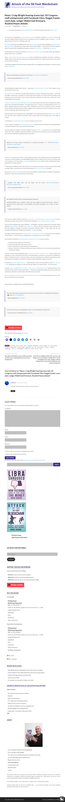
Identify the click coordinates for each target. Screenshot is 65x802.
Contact (10, 770)
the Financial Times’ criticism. (41, 88)
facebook (45, 345)
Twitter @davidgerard (13, 762)
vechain (32, 348)
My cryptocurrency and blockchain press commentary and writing (24, 755)
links (35, 347)
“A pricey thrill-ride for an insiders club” (38, 253)
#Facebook (52, 142)
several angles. (55, 113)
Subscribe (11, 559)
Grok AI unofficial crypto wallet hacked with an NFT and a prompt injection (26, 672)
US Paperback (12, 601)
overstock (46, 347)
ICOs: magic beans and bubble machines (17, 701)
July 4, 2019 (26, 78)
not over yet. (53, 48)
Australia (17, 607)
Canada (22, 607)
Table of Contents (11, 689)
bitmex (21, 345)
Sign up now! (54, 30)
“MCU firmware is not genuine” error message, (34, 233)
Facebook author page (13, 765)
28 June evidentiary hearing (28, 37)
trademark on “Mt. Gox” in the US (35, 51)
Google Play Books (12, 610)
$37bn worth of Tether (39, 168)
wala (41, 348)
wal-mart (37, 348)
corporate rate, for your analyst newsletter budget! (23, 579)
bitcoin (17, 345)
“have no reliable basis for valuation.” (46, 221)
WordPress (51, 799)
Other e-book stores (13, 620)
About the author (12, 767)
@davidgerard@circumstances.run (21, 757)
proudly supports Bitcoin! (19, 262)
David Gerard (17, 26)
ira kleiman (7, 347)
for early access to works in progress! (19, 574)
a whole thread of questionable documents (19, 57)
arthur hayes (12, 345)
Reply (12, 391)
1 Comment (24, 26)
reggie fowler (8, 348)
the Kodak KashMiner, (27, 30)
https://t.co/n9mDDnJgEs (52, 182)
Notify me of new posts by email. (16, 454)
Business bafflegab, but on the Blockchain (18, 708)
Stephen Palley (56, 44)
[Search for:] (33, 464)
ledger (23, 347)
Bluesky (10, 760)
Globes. (39, 161)
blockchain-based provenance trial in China (29, 239)
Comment (8, 408)
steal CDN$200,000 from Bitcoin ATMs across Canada (25, 268)
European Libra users (10, 93)
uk (15, 348)
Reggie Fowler (8, 157)
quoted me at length (17, 172)
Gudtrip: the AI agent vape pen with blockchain (19, 675)
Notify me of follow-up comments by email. (20, 451)
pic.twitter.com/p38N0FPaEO (40, 75)
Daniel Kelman (10, 46)
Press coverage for (20, 750)
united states (27, 348)
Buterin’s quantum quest (14, 698)
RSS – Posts (11, 655)
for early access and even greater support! (21, 577)
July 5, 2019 (26, 187)
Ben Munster (8, 44)
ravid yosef (52, 347)
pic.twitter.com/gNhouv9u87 (14, 184)
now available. (50, 37)
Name (7, 429)
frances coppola (53, 345)
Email (7, 437)
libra (33, 347)
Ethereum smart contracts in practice (17, 703)
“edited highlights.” (14, 226)
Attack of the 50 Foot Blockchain (35, 4)
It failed (39, 130)
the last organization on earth (27, 124)
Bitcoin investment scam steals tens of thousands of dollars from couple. (22, 275)
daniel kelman (36, 345)
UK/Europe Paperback (15, 603)
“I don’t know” (38, 48)
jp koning (19, 347)
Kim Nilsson (35, 44)
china (25, 345)
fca (48, 345)
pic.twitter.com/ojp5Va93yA (14, 144)
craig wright (29, 345)
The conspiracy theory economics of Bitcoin (18, 693)
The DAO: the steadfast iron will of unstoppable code (21, 706)
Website (7, 444)
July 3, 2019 (29, 312)
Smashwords (11, 617)
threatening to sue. (29, 226)
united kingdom (20, 348)
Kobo (9, 615)
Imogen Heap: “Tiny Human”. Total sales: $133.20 (19, 711)
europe (40, 345)
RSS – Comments (12, 659)
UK (12, 607)
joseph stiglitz (13, 347)
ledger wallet (28, 347)
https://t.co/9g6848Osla (18, 295)
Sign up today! (25, 333)
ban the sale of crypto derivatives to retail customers (40, 219)
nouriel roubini (40, 347)
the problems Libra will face (19, 121)
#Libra (56, 142)
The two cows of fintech (13, 677)
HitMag (58, 799)
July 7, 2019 (21, 147)
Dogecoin (10, 696)
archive (42, 268)
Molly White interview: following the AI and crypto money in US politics (25, 670)
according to (26, 161)
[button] (61, 798)
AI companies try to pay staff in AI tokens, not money (21, 680)
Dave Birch (13, 382)
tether (12, 348)
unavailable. (11, 66)
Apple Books (11, 612)
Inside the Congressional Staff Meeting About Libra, (17, 102)
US (14, 607)
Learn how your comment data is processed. (34, 460)
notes (32, 230)
